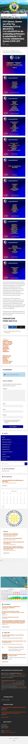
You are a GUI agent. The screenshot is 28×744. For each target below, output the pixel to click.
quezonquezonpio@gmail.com (10, 732)
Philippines (7, 676)
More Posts (4, 485)
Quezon (3, 676)
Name (4, 403)
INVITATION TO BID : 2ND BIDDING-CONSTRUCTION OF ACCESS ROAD (10, 534)
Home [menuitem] (3, 437)
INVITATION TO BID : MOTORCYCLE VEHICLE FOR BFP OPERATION (13, 542)
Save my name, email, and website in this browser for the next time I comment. (12, 421)
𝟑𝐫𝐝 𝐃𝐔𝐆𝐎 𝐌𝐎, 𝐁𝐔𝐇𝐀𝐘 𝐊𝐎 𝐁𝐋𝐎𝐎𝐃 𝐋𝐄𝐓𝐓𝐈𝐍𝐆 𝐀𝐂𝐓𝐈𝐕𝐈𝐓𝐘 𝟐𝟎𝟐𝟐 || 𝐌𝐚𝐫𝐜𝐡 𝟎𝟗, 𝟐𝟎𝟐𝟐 (7, 359)
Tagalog (22, 673)
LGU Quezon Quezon (15, 331)
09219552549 (7, 730)
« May (3, 506)
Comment (5, 388)
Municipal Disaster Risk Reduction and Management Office (17, 655)
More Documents (5, 626)
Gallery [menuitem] (4, 459)
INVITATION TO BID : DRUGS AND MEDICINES (12, 538)
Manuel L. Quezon (18, 680)
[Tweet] (21, 327)
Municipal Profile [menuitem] (7, 442)
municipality (16, 674)
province (23, 674)
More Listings (5, 661)
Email (4, 409)
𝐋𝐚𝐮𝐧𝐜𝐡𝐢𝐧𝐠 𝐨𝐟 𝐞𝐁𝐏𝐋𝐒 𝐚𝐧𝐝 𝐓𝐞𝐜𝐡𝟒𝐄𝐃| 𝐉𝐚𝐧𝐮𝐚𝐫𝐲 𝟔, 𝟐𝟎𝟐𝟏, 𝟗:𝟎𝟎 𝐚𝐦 (13, 481)
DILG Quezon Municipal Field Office (16, 647)
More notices (6, 553)
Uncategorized (7, 332)
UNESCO (4, 689)
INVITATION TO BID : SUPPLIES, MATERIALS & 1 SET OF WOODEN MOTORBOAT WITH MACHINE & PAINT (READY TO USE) (13, 548)
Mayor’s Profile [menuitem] (6, 439)
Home (4, 44)
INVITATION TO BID (5, 471)
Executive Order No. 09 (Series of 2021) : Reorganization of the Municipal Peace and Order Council (13, 612)
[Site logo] (14, 11)
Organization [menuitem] (6, 447)
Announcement (11, 482)
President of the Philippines (10, 682)
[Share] (12, 327)
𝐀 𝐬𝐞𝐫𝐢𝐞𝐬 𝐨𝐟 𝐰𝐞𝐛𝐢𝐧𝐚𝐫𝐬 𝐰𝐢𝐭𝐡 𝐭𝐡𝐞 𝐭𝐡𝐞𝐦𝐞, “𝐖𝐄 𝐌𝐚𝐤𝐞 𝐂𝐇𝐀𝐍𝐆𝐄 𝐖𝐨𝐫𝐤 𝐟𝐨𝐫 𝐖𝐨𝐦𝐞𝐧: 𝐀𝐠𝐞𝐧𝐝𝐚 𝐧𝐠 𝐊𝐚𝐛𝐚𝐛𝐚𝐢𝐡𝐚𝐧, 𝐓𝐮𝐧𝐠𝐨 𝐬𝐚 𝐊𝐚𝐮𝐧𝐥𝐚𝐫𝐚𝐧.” (8, 345)
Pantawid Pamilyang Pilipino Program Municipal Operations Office (13, 635)
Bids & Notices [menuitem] (6, 449)
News (7, 44)
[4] (13, 676)
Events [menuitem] (4, 454)
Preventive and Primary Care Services (10, 617)
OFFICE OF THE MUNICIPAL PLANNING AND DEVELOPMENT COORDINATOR (11, 607)
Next (4, 354)
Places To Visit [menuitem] (6, 456)
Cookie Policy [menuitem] (16, 738)
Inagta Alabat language (21, 686)
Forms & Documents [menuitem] (7, 451)
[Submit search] (26, 463)
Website (4, 415)
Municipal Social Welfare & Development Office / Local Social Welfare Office (14, 641)
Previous (5, 338)
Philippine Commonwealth (6, 683)
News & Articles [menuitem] (6, 444)
